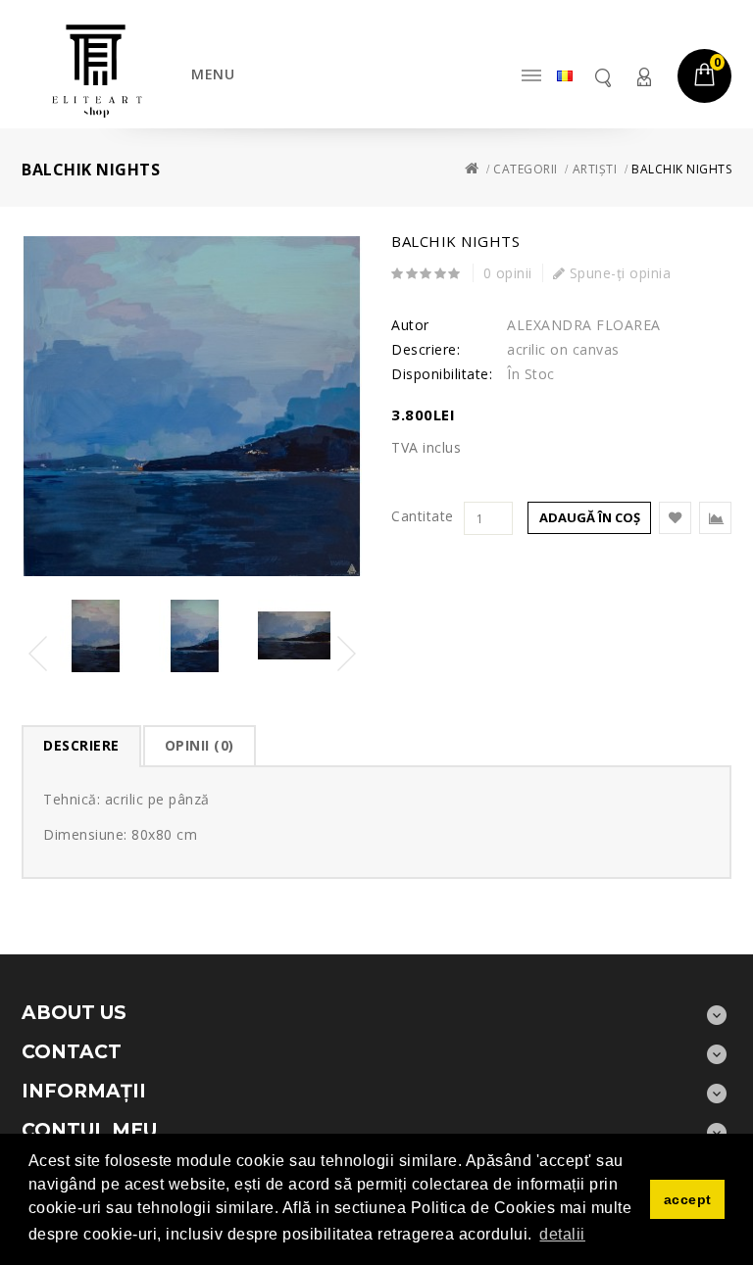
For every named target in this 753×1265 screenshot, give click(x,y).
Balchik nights (681, 169)
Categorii (525, 169)
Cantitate (422, 516)
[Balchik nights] (192, 406)
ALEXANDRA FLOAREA (584, 325)
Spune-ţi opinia (618, 273)
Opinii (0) (199, 745)
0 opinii (507, 273)
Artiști (595, 169)
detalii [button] (562, 1234)
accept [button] (688, 1199)
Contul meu (643, 77)
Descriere (81, 745)
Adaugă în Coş (589, 517)
